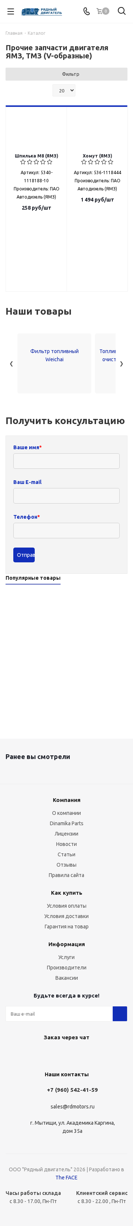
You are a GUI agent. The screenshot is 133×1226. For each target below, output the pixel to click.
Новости (66, 844)
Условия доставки (66, 916)
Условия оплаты (66, 906)
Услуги (66, 957)
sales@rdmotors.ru (73, 1107)
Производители (66, 968)
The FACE (66, 1178)
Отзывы (66, 865)
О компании (66, 813)
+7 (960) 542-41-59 (72, 1090)
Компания (67, 800)
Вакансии (66, 978)
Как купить (66, 893)
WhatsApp (64, 1054)
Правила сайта (66, 875)
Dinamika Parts (66, 823)
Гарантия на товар (67, 926)
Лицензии (66, 834)
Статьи (66, 854)
